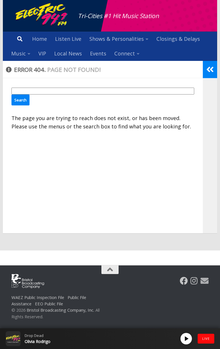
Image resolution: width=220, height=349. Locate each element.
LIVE (206, 338)
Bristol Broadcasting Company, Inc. (60, 310)
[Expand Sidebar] (210, 69)
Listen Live (68, 38)
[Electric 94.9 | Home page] (41, 15)
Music (18, 53)
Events (98, 53)
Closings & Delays (178, 38)
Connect (124, 53)
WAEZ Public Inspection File (37, 297)
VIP (42, 53)
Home (39, 38)
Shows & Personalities (116, 38)
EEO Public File (49, 303)
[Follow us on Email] (205, 281)
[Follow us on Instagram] (194, 281)
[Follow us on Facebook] (184, 281)
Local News (68, 53)
